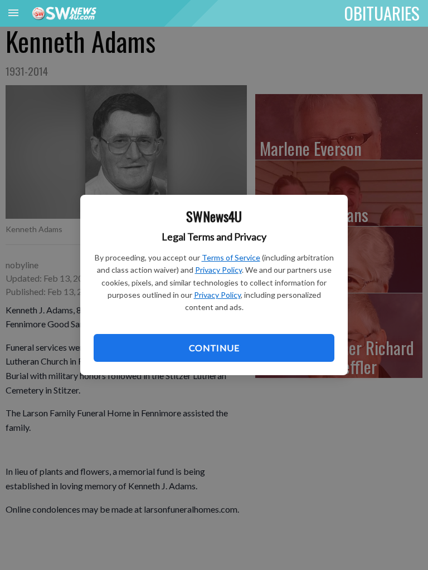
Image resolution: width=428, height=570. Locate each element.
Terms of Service (231, 257)
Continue (214, 347)
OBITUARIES (382, 13)
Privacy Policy (218, 269)
